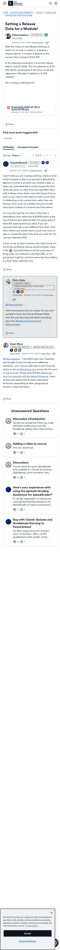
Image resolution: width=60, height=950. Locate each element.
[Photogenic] (43, 162)
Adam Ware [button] (16, 344)
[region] (27, 929)
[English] (15, 3)
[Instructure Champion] (14, 292)
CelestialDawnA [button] (18, 162)
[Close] (51, 913)
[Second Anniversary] (47, 162)
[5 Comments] (46, 35)
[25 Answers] (15, 350)
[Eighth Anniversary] (11, 350)
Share (9, 124)
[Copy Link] (47, 42)
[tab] (8, 147)
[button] (8, 36)
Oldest (16, 155)
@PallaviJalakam (14, 304)
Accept (27, 933)
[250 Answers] (22, 292)
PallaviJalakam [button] (20, 35)
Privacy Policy (32, 926)
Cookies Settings (27, 941)
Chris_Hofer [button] (18, 280)
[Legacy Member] (18, 292)
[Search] (50, 3)
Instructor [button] (8, 138)
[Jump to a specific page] (54, 155)
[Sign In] (55, 3)
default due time (28, 369)
